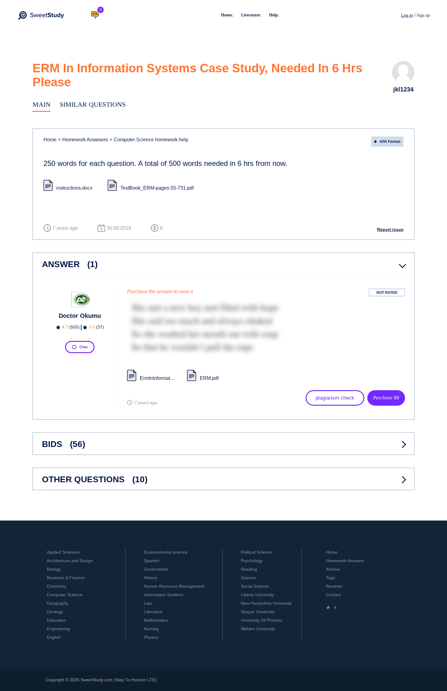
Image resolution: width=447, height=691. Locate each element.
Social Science (255, 586)
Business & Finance (66, 577)
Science (248, 577)
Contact (333, 594)
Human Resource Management (174, 586)
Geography (57, 603)
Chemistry (56, 586)
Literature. (251, 15)
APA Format (389, 141)
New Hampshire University (266, 603)
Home (50, 139)
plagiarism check (335, 398)
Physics (151, 637)
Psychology (252, 560)
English (54, 637)
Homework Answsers (83, 139)
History (150, 577)
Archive (333, 569)
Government (156, 569)
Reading (249, 569)
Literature (153, 611)
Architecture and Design (70, 560)
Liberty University (257, 594)
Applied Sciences (63, 552)
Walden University (258, 628)
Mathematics (156, 620)
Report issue (390, 229)
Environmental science (165, 552)
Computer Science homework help (148, 139)
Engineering (58, 628)
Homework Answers (345, 560)
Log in (407, 15)
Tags (330, 577)
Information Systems (163, 594)
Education (56, 620)
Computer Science (64, 594)
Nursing (151, 628)
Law (148, 603)
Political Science (256, 552)
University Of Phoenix (261, 620)
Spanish (151, 560)
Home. (227, 15)
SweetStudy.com (97, 679)
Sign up (423, 15)
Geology (55, 611)
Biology (54, 569)
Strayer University (258, 611)
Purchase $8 (386, 398)
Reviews (334, 586)
